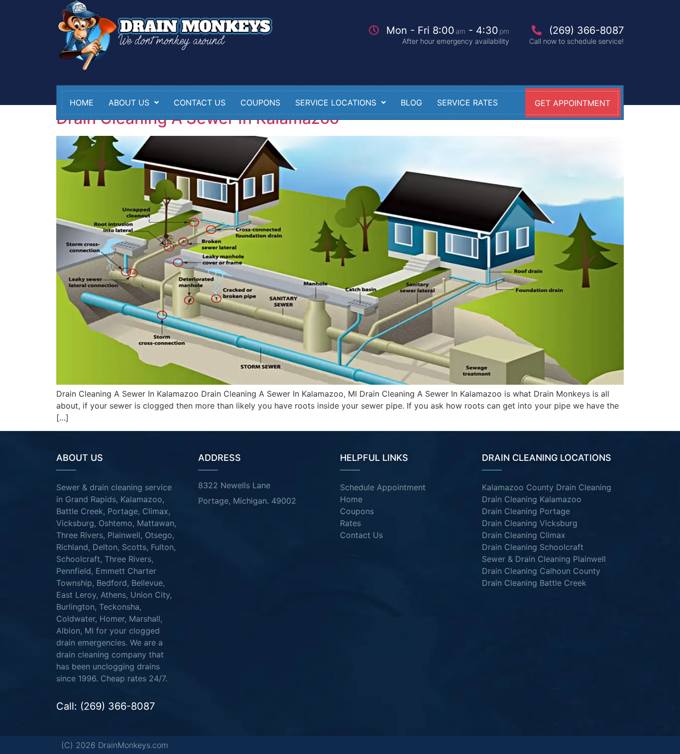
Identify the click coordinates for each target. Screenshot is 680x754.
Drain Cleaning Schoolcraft (532, 547)
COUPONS (260, 103)
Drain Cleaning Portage (526, 511)
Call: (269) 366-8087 (105, 706)
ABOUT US (129, 103)
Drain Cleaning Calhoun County (541, 571)
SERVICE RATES (467, 103)
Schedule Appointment (383, 487)
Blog (411, 103)
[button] (133, 102)
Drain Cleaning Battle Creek (534, 583)
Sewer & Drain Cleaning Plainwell (544, 559)
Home (82, 103)
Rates (350, 523)
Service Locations (335, 103)
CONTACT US (200, 103)
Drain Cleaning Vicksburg (529, 523)
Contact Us (361, 535)
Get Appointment (572, 103)
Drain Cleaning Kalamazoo (531, 499)
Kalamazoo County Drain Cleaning (546, 487)
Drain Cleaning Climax (524, 535)
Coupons (357, 511)
